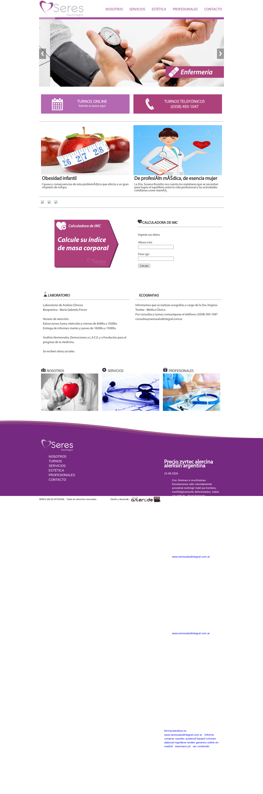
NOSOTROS (114, 9)
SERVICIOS (137, 9)
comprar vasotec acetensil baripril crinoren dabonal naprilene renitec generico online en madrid (191, 742)
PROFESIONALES (185, 9)
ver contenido (201, 746)
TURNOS (55, 461)
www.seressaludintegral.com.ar (191, 556)
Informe (209, 734)
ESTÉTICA (159, 9)
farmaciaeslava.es (175, 730)
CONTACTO (213, 9)
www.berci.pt (182, 746)
